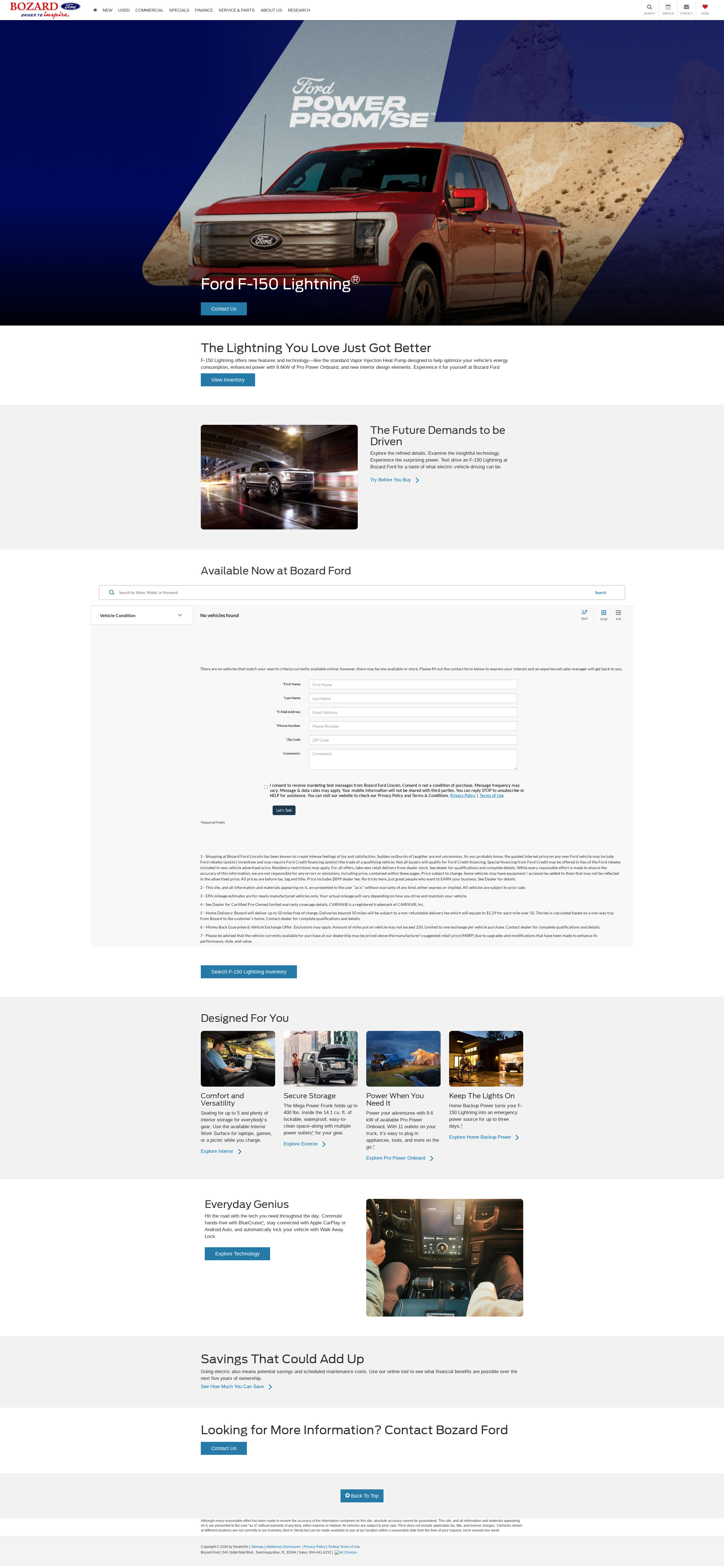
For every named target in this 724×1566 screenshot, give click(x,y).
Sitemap (257, 1547)
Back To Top (364, 1496)
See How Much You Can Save (232, 1386)
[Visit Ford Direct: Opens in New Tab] (346, 1552)
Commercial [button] (149, 10)
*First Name (291, 684)
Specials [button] (179, 10)
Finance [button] (204, 10)
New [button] (108, 10)
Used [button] (124, 10)
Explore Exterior (301, 1144)
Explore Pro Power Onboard (395, 1158)
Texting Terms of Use (344, 1547)
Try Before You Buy (390, 479)
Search (600, 592)
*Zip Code (293, 739)
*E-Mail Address (288, 712)
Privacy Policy (462, 796)
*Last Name (291, 698)
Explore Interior (217, 1151)
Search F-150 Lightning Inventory (248, 972)
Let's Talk (284, 810)
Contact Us (223, 309)
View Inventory (228, 380)
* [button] (313, 1133)
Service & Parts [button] (237, 10)
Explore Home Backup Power (480, 1137)
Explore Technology (237, 1254)
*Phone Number (288, 725)
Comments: (291, 753)
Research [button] (299, 10)
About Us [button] (271, 10)
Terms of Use (492, 796)
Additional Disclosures (283, 1547)
